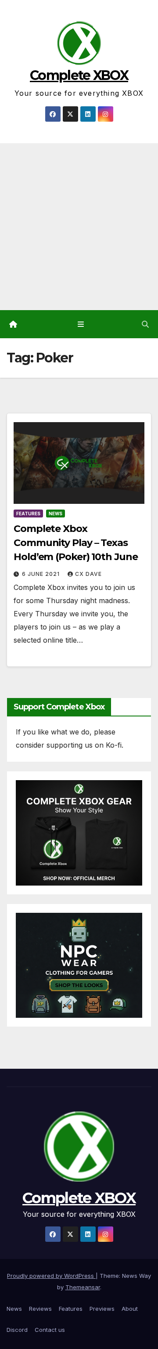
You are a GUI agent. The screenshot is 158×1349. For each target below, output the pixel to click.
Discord (17, 1329)
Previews (102, 1308)
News (55, 513)
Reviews (40, 1308)
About (130, 1308)
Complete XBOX (79, 75)
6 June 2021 (41, 574)
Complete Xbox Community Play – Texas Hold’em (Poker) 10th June (76, 543)
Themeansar (82, 1287)
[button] (145, 324)
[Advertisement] (79, 227)
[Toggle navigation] (80, 324)
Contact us (50, 1329)
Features (28, 513)
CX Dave (88, 574)
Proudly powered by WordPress (51, 1275)
